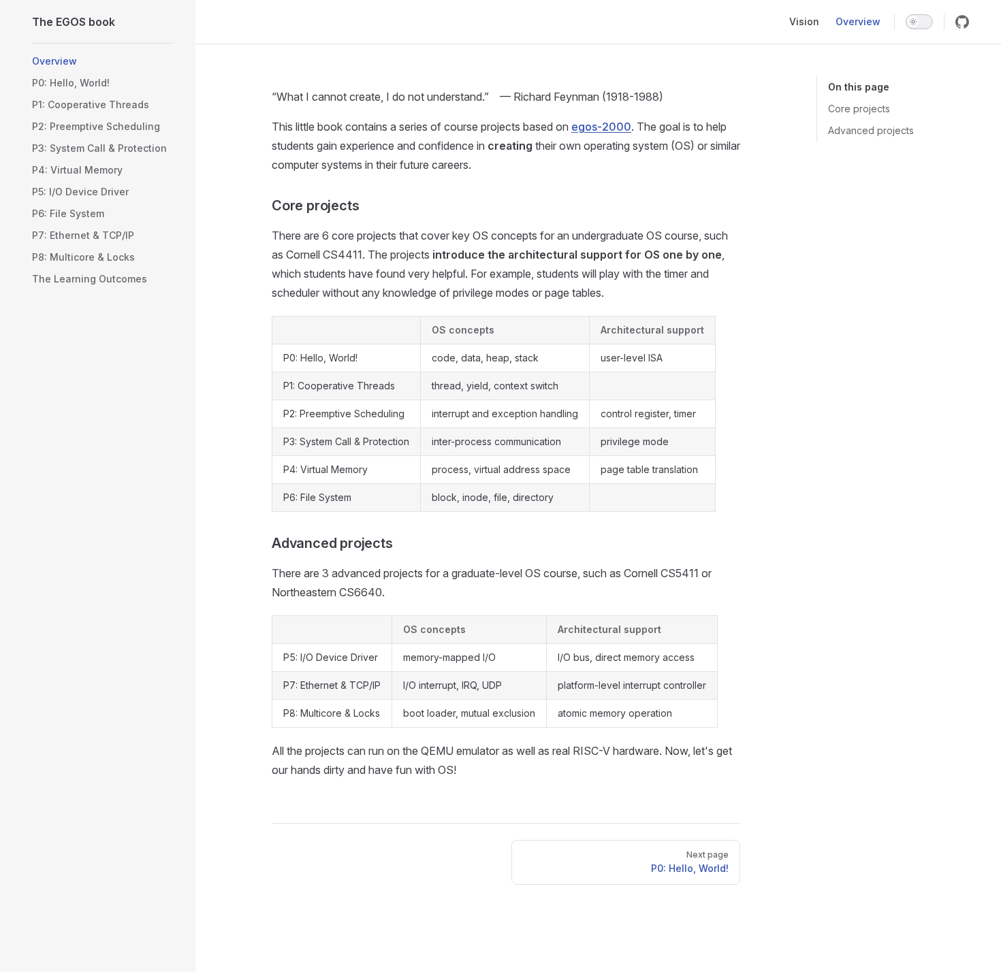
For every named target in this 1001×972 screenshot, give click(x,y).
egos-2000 (601, 126)
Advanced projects (871, 130)
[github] (962, 22)
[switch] (919, 21)
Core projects (859, 108)
